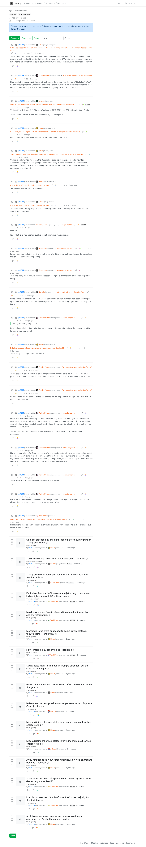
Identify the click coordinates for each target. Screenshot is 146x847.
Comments (26, 38)
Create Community (57, 3)
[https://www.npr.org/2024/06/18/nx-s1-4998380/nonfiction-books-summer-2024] (20, 687)
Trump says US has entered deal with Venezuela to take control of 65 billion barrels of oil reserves (46, 154)
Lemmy (17, 3)
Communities (29, 3)
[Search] (119, 3)
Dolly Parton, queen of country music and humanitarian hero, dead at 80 (37, 348)
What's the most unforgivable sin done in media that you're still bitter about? (38, 519)
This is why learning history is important (77, 75)
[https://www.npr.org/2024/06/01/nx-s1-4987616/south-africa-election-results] (20, 800)
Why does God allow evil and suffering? (77, 367)
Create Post (42, 3)
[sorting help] (65, 38)
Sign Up (131, 3)
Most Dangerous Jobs (71, 318)
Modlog (94, 843)
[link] (16, 53)
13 (29, 567)
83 (30, 715)
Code (118, 843)
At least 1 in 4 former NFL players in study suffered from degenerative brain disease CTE (43, 105)
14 (29, 734)
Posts (36, 38)
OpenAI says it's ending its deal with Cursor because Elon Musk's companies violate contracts (45, 132)
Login (124, 3)
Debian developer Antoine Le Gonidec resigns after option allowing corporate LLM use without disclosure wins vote (51, 49)
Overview (15, 38)
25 (29, 658)
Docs (112, 843)
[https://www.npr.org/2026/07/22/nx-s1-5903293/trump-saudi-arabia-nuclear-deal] (20, 577)
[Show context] (12, 53)
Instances (104, 843)
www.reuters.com (32, 545)
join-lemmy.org (128, 843)
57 (29, 605)
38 (30, 752)
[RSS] (69, 38)
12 (29, 809)
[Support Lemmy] (68, 3)
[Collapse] (12, 45)
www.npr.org (31, 580)
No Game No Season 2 (65, 248)
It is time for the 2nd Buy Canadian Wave (70, 292)
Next (13, 836)
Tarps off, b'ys (67, 225)
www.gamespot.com (34, 561)
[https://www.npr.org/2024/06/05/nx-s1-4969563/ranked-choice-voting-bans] (20, 725)
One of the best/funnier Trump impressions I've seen (29, 185)
